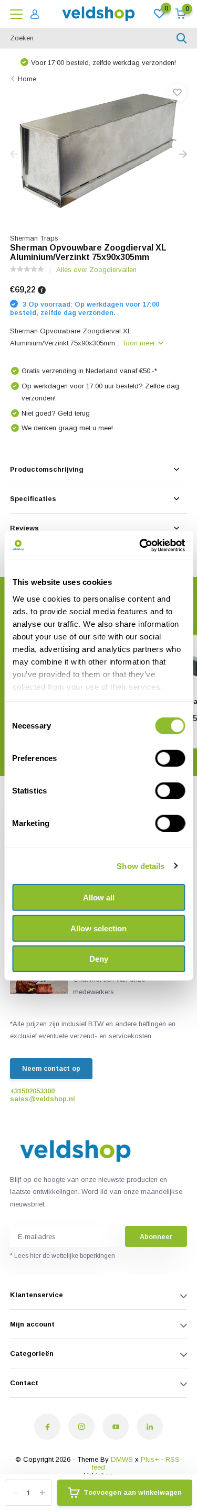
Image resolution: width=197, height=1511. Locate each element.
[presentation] (14, 154)
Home (27, 79)
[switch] (170, 758)
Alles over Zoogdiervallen (96, 270)
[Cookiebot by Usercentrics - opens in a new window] (140, 545)
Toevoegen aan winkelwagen (133, 1492)
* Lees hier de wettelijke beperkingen (62, 1255)
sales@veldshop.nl (42, 1099)
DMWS (122, 1459)
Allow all (99, 897)
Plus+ (150, 1459)
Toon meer (139, 343)
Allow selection (98, 927)
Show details (140, 865)
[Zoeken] (182, 38)
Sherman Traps (34, 238)
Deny (98, 958)
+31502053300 (32, 1091)
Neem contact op (51, 1068)
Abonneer (156, 1237)
